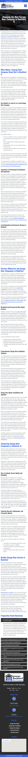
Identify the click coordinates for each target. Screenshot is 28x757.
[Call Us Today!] (14, 699)
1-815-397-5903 (14, 705)
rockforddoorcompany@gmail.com (14, 716)
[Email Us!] (14, 710)
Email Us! (14, 714)
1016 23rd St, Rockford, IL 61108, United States (14, 685)
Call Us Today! (14, 703)
